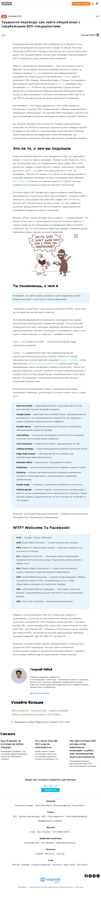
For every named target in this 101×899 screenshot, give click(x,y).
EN (50, 786)
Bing (35, 73)
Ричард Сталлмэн (68, 360)
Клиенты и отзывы (24, 806)
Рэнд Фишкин (20, 181)
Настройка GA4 (31, 843)
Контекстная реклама (29, 817)
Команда (25, 865)
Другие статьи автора (39, 693)
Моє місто (49, 854)
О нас (32, 832)
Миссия (15, 865)
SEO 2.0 (60, 84)
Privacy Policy (78, 806)
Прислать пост (50, 790)
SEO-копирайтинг (20, 711)
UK (97, 16)
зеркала (67, 77)
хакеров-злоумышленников (43, 364)
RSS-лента (82, 865)
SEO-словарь (54, 715)
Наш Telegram (44, 832)
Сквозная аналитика (65, 843)
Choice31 (39, 854)
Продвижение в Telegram (50, 821)
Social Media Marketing (76, 817)
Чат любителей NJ (61, 832)
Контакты (57, 865)
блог (28, 88)
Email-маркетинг (56, 817)
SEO (4, 16)
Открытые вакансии (40, 865)
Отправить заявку (81, 3)
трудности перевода (58, 711)
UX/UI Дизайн (47, 843)
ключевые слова (39, 711)
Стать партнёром (43, 806)
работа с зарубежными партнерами (29, 715)
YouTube (60, 854)
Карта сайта (69, 865)
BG (45, 786)
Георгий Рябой (41, 669)
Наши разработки (61, 806)
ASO (43, 817)
